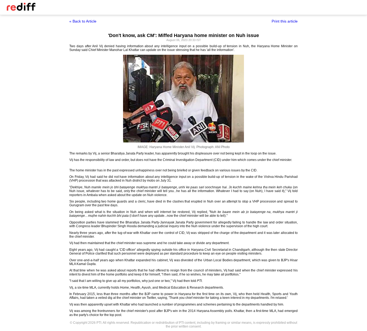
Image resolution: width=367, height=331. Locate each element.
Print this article (285, 21)
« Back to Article (82, 21)
